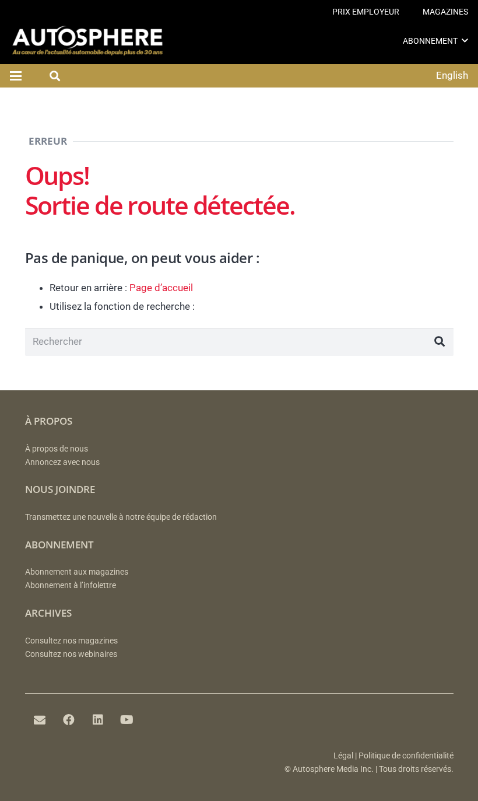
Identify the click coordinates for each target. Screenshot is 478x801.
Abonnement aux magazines (76, 572)
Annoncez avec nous (62, 462)
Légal (343, 756)
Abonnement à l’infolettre (70, 585)
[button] (465, 41)
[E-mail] (39, 719)
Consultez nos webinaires (71, 654)
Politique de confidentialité (406, 756)
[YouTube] (127, 719)
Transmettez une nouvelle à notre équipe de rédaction (121, 517)
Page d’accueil (161, 287)
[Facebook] (68, 719)
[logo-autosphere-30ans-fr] (87, 40)
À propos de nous (56, 449)
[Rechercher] (440, 342)
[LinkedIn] (98, 719)
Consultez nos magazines (71, 641)
